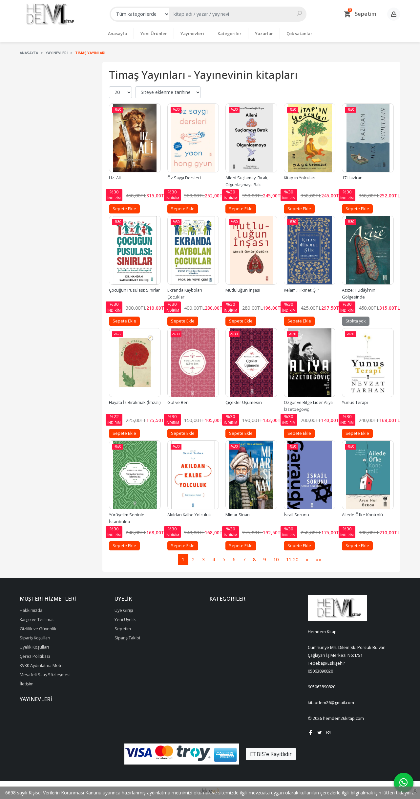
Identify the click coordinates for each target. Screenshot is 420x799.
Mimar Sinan (237, 515)
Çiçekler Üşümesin (243, 402)
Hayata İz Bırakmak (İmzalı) (134, 402)
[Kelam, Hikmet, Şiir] (310, 250)
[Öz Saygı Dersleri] (193, 137)
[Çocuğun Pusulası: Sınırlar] (135, 250)
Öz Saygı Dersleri (184, 178)
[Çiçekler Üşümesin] (251, 362)
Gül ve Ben (178, 402)
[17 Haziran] (368, 137)
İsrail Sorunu (296, 515)
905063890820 (321, 687)
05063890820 (320, 671)
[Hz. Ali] (135, 137)
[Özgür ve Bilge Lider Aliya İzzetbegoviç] (310, 362)
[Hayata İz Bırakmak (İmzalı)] (135, 362)
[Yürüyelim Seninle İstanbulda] (135, 474)
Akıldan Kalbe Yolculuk (189, 515)
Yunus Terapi (355, 402)
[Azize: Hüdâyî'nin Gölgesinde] (368, 250)
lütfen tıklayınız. (399, 792)
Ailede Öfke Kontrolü (362, 515)
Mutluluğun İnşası (242, 290)
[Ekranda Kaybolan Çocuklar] (193, 250)
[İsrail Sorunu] (310, 474)
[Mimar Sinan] (251, 474)
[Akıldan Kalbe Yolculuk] (193, 474)
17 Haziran (352, 178)
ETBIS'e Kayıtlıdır (271, 754)
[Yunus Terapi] (368, 362)
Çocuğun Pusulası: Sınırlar (134, 290)
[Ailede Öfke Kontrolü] (368, 474)
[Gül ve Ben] (193, 362)
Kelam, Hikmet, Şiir (301, 290)
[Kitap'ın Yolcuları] (310, 137)
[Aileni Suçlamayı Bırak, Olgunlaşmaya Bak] (251, 137)
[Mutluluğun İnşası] (251, 250)
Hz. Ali (115, 178)
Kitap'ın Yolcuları (299, 178)
